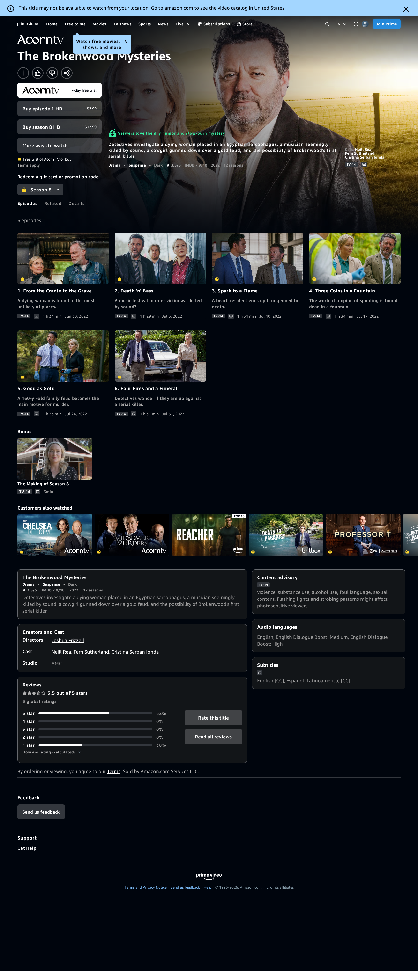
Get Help (26, 848)
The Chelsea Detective (54, 535)
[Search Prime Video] (327, 24)
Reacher (209, 535)
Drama (114, 165)
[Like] (38, 73)
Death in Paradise (286, 535)
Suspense (137, 165)
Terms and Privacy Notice (146, 887)
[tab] (27, 203)
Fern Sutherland (359, 153)
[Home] (27, 24)
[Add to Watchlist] (23, 73)
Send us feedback (185, 887)
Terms (113, 771)
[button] (51, 752)
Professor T (363, 535)
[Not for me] (52, 73)
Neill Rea (363, 149)
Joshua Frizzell (68, 640)
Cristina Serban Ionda (364, 157)
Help (207, 887)
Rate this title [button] (213, 718)
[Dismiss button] (406, 9)
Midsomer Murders (132, 535)
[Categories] (356, 24)
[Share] (67, 73)
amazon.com (178, 8)
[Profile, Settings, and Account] (365, 24)
